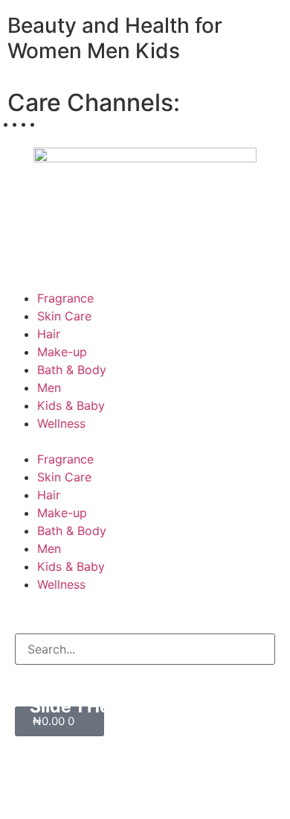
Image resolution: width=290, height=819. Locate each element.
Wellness (61, 423)
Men (49, 387)
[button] (145, 441)
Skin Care (64, 316)
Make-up (62, 351)
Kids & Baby (71, 405)
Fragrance (65, 298)
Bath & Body (71, 369)
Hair (48, 333)
